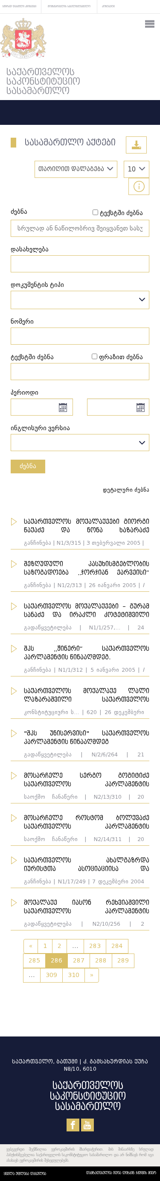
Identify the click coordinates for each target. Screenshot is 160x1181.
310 (73, 975)
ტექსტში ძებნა (121, 213)
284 (117, 946)
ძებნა (19, 212)
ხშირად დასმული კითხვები (19, 6)
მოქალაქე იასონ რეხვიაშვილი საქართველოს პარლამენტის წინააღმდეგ (86, 911)
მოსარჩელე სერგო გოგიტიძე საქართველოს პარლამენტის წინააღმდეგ (86, 784)
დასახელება (30, 249)
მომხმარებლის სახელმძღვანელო (69, 6)
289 (123, 960)
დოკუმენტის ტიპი (37, 285)
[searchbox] (15, 299)
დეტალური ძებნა (126, 490)
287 (78, 960)
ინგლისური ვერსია (40, 428)
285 (34, 960)
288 (101, 960)
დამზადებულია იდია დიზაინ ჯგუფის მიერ (121, 1173)
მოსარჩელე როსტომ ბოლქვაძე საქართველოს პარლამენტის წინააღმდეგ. (86, 827)
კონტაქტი (108, 6)
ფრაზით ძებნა (121, 357)
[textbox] (80, 440)
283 (95, 946)
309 (51, 975)
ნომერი (22, 321)
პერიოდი (24, 392)
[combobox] (80, 300)
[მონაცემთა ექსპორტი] (136, 145)
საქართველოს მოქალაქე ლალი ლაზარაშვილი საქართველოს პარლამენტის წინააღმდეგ (86, 700)
